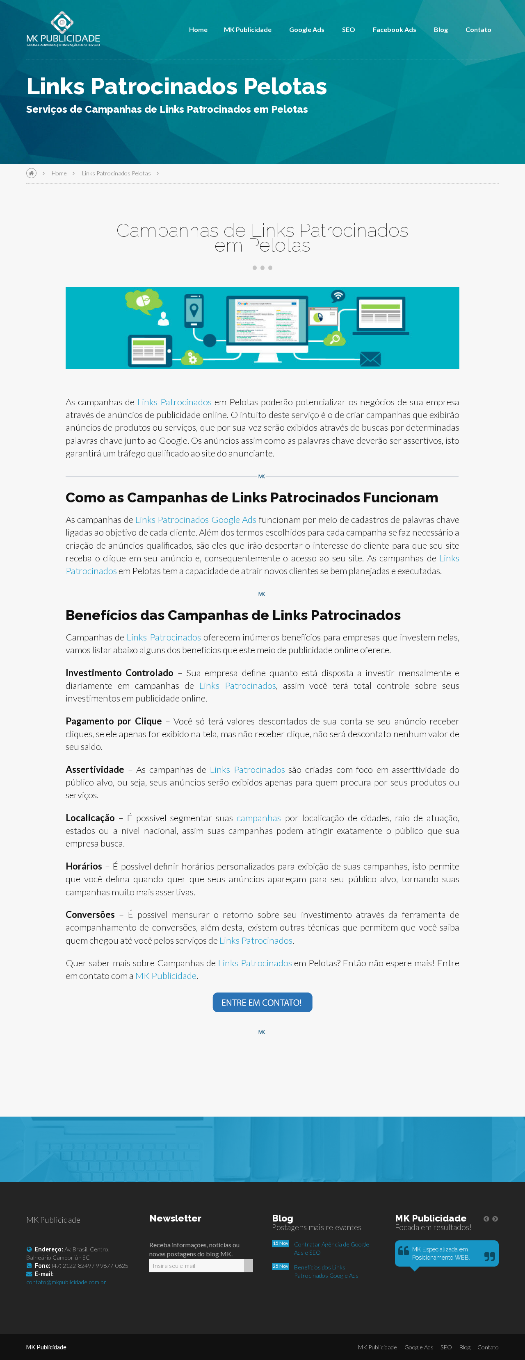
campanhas (259, 817)
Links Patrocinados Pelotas (116, 173)
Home (198, 29)
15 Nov (280, 1243)
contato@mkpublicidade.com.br (66, 1281)
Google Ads (306, 29)
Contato (478, 29)
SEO (348, 29)
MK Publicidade (248, 29)
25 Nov (280, 1266)
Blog (441, 29)
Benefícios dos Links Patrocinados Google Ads (326, 1271)
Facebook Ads (394, 29)
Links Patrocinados (174, 401)
